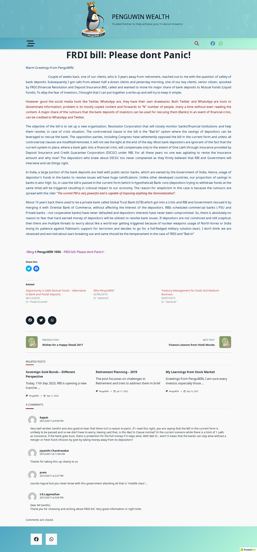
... (39, 388)
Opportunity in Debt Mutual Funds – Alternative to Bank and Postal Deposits (56, 292)
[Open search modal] (197, 43)
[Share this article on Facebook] (30, 320)
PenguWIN (34, 396)
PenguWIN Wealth (141, 17)
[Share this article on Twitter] (41, 320)
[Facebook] (213, 43)
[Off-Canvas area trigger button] (31, 43)
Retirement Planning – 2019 (116, 372)
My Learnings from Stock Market (190, 372)
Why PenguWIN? (104, 290)
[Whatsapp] (221, 43)
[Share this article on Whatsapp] (52, 320)
